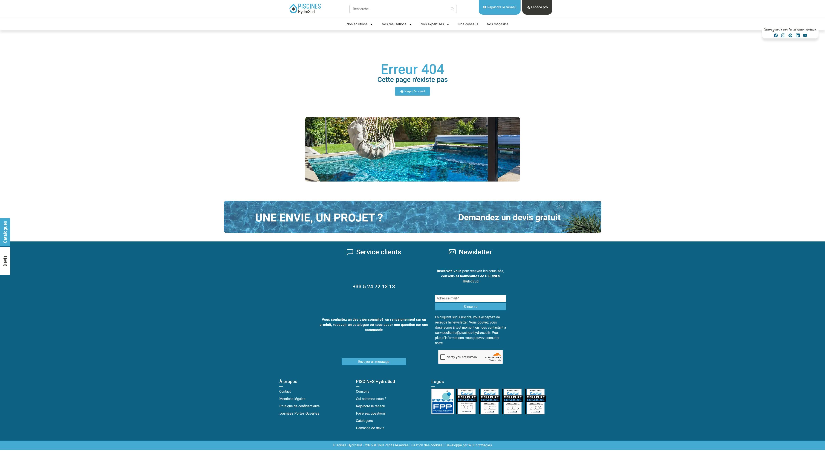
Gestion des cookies (427, 445)
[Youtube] (805, 35)
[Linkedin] (798, 35)
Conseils (362, 391)
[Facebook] (776, 35)
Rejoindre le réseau (501, 7)
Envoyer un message (374, 362)
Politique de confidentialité (299, 406)
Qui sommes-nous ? (371, 399)
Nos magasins (498, 24)
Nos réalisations (394, 24)
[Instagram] (783, 35)
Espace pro (539, 7)
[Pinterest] (790, 35)
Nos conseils (468, 24)
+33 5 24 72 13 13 (374, 287)
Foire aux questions (371, 413)
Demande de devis (370, 428)
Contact (285, 391)
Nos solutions (357, 24)
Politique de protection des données (472, 343)
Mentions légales (292, 399)
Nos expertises (432, 24)
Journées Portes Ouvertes (299, 413)
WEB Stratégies (480, 445)
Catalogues (364, 421)
